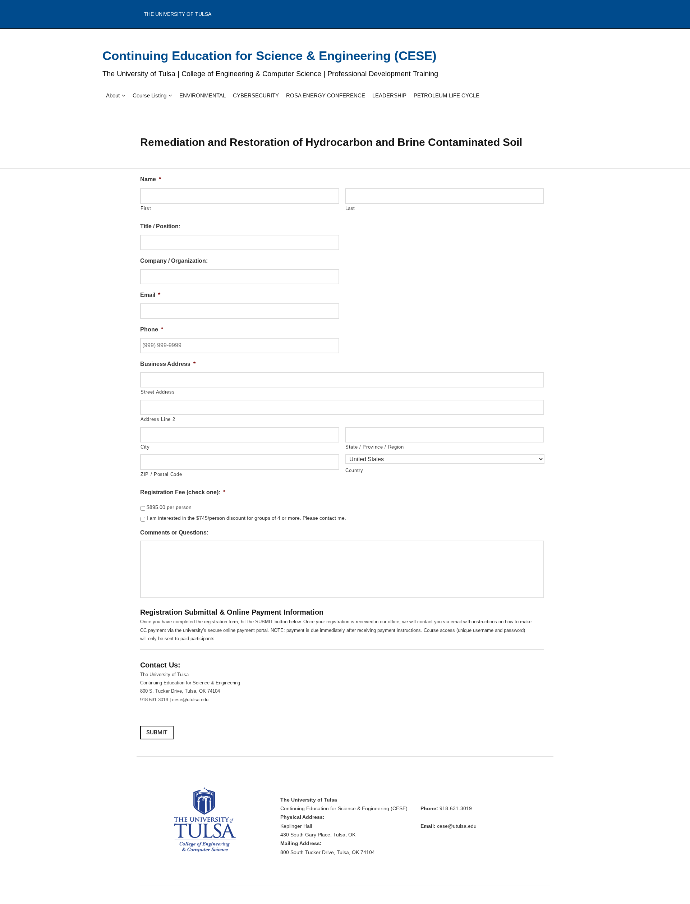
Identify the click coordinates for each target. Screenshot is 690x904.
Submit (156, 732)
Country (354, 470)
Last (350, 208)
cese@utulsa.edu (457, 826)
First (146, 208)
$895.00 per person (169, 507)
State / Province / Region (374, 447)
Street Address (158, 392)
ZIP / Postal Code (161, 474)
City (145, 447)
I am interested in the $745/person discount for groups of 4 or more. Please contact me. (246, 518)
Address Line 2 (158, 419)
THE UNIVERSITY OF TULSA (177, 14)
